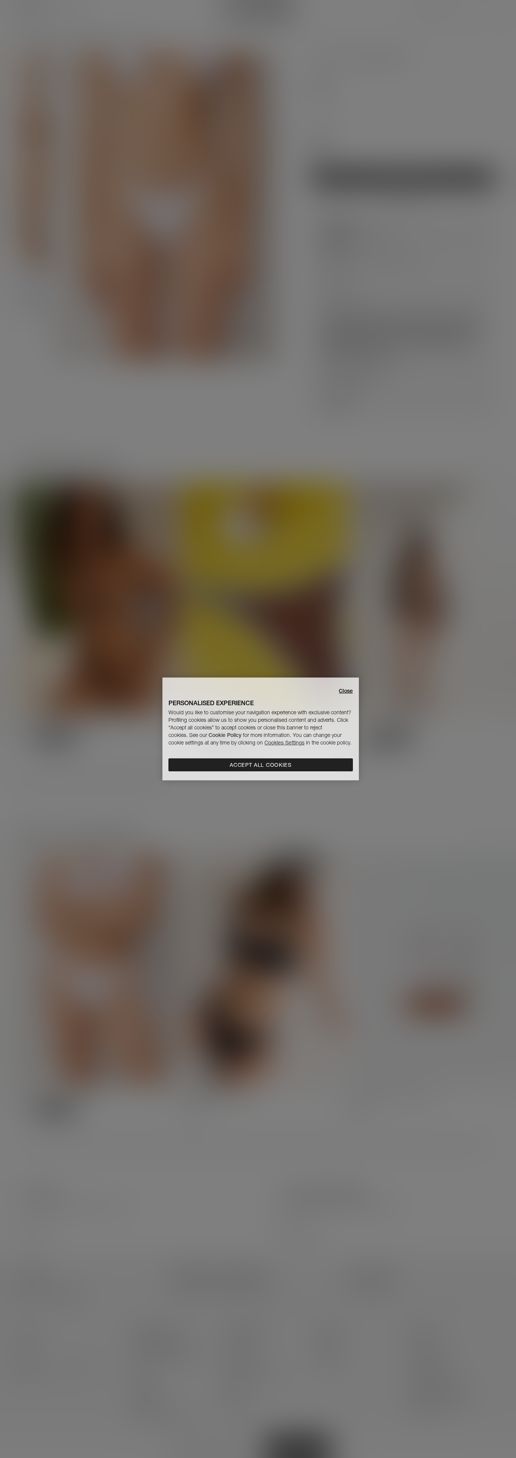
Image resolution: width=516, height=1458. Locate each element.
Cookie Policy (225, 735)
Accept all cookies (261, 765)
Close (346, 691)
